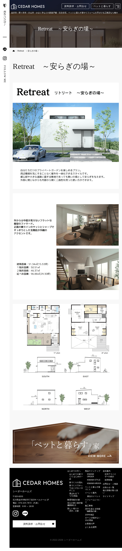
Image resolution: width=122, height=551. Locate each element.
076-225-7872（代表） (29, 503)
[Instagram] (5, 58)
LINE (25, 514)
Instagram (16, 514)
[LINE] (5, 49)
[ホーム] (14, 50)
